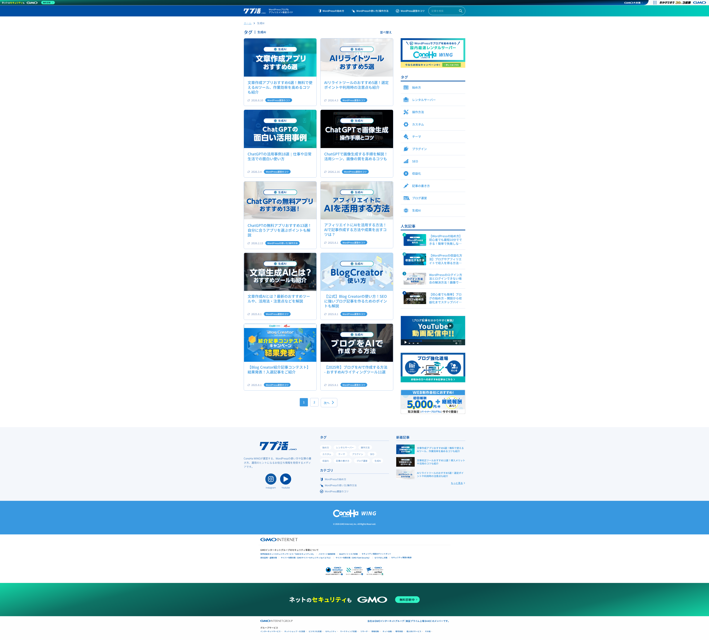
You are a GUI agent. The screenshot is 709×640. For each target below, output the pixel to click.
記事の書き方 (342, 460)
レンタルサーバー (345, 447)
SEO (372, 454)
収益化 (325, 460)
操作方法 (365, 447)
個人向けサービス (414, 631)
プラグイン (357, 454)
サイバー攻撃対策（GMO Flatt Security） (353, 557)
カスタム (326, 454)
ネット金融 (387, 631)
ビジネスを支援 (315, 631)
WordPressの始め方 (333, 11)
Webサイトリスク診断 (348, 554)
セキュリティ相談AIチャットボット (376, 553)
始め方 (325, 447)
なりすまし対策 (380, 557)
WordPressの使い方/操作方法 (372, 11)
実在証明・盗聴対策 (268, 557)
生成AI (377, 460)
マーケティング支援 (348, 631)
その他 (428, 631)
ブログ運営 (361, 460)
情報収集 (375, 631)
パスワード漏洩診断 (327, 554)
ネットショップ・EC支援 (294, 631)
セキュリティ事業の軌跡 (401, 557)
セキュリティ (330, 631)
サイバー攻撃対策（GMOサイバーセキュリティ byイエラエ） (306, 557)
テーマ (341, 454)
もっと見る (457, 483)
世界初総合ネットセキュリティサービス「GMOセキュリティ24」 (287, 554)
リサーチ (364, 631)
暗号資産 (399, 631)
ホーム (247, 23)
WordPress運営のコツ (413, 11)
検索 (460, 11)
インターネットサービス (270, 631)
